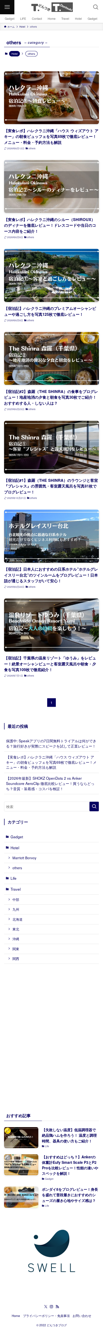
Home (16, 1315)
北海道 (17, 919)
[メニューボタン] (7, 7)
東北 (15, 929)
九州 (15, 909)
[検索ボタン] (96, 7)
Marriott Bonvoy (24, 857)
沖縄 (15, 938)
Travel (16, 889)
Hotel (14, 53)
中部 (15, 899)
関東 (15, 948)
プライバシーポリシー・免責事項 (46, 1315)
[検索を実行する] (94, 806)
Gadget (17, 836)
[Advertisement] (51, 1037)
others (17, 867)
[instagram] (51, 1307)
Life (14, 878)
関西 (15, 958)
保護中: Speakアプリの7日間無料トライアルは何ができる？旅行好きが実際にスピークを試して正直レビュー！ (51, 743)
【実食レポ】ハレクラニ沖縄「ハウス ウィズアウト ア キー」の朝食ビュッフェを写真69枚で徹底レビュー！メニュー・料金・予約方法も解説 (51, 762)
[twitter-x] (46, 1307)
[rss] (57, 1307)
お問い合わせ (82, 1315)
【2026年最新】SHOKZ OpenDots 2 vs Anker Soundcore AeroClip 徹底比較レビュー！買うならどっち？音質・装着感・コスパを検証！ (50, 783)
